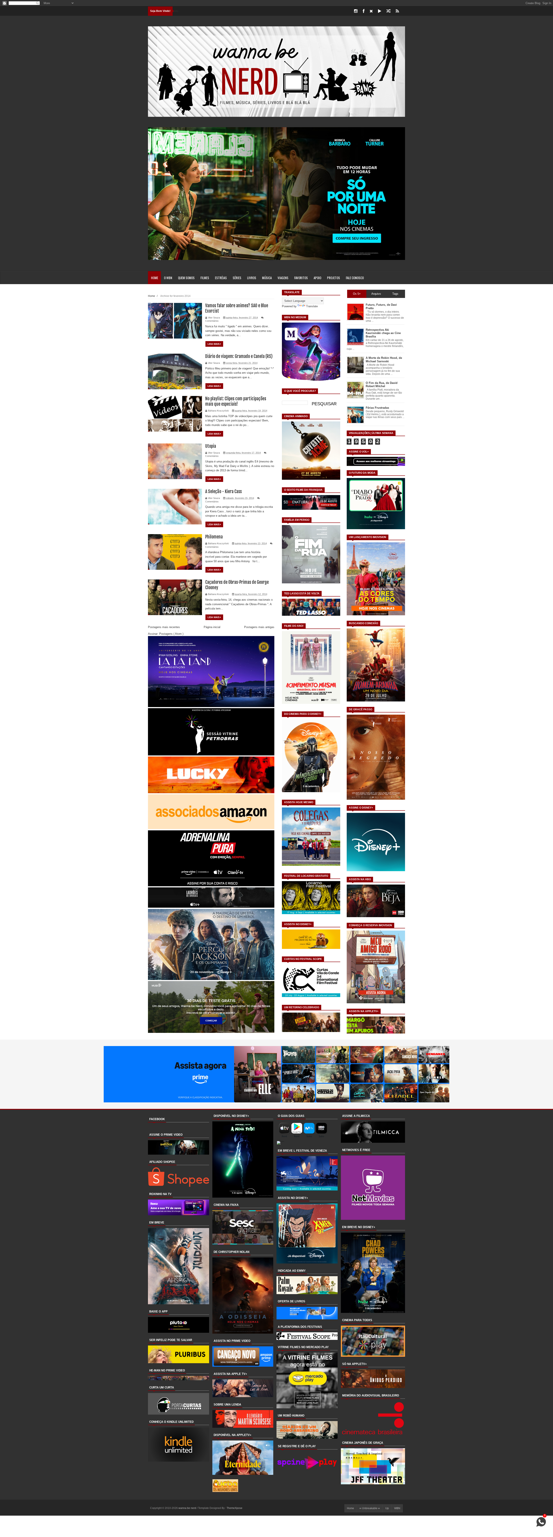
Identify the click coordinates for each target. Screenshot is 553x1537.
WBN (397, 1508)
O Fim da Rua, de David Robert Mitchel (381, 384)
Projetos (333, 277)
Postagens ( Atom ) (171, 633)
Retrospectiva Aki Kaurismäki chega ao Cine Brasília (383, 333)
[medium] (388, 11)
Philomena (214, 537)
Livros (251, 277)
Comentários (212, 321)
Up (387, 1508)
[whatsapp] (404, 11)
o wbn (168, 277)
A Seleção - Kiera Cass (223, 491)
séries (237, 277)
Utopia (210, 446)
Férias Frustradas (377, 407)
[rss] (397, 11)
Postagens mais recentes (164, 627)
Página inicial (212, 627)
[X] (371, 11)
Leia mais (214, 344)
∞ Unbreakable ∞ (369, 1508)
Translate (312, 306)
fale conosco (355, 277)
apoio (317, 277)
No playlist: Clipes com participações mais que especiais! (235, 401)
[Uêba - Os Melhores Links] (225, 1491)
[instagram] (355, 11)
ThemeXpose (234, 1508)
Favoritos (301, 277)
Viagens (283, 277)
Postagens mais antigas (259, 627)
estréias (221, 277)
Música (267, 277)
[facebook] (363, 11)
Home (154, 277)
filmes (204, 277)
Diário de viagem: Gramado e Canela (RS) (239, 356)
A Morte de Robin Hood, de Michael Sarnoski (384, 359)
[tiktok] (379, 11)
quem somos (186, 277)
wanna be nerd (187, 1508)
